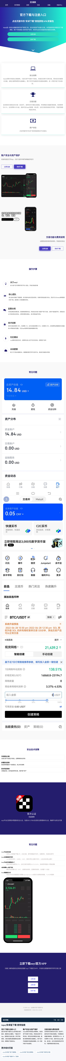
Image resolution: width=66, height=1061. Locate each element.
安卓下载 (33, 39)
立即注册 (33, 34)
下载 (54, 1020)
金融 (49, 5)
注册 (58, 1020)
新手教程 (17, 5)
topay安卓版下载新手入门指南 (11, 1056)
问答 (62, 1020)
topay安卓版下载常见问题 (43, 1052)
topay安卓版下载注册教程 (26, 1052)
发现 (27, 5)
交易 (38, 5)
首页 (6, 5)
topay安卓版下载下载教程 (9, 1052)
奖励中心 (59, 5)
